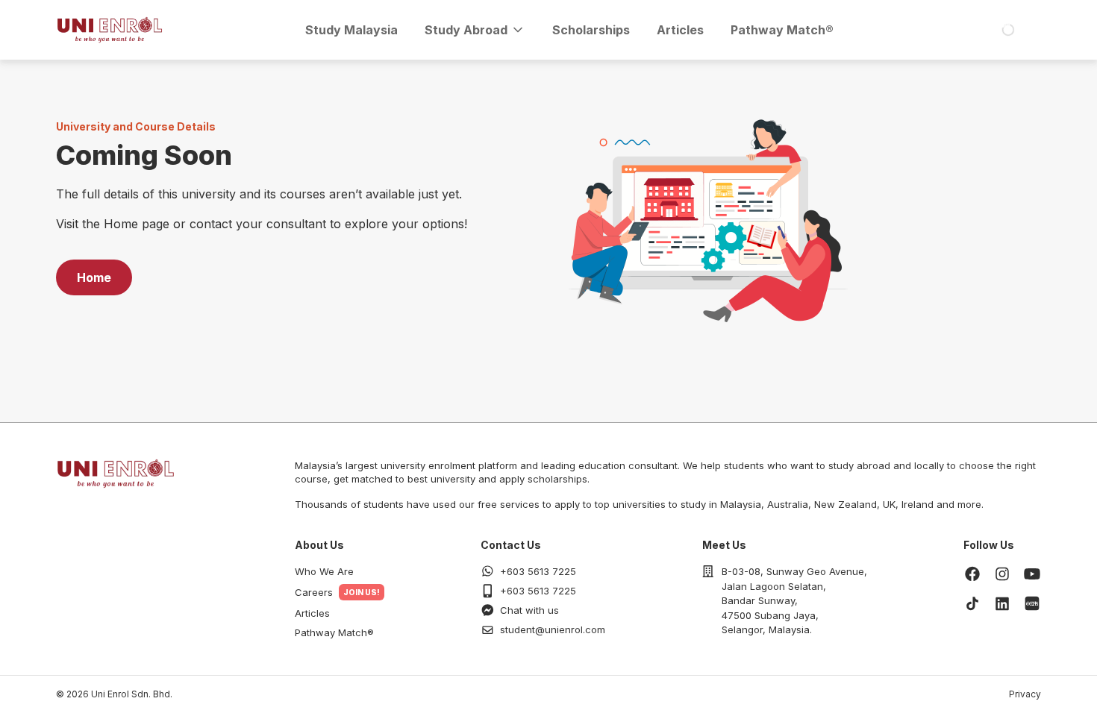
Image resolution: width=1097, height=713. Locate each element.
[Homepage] (109, 29)
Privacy (1025, 694)
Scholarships (591, 29)
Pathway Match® (782, 29)
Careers (314, 592)
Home (94, 277)
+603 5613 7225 (538, 571)
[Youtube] (1032, 573)
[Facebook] (972, 573)
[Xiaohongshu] (1032, 603)
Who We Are (324, 571)
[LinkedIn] (1002, 603)
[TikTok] (972, 603)
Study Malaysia (351, 29)
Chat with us (529, 610)
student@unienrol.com (552, 629)
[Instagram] (1002, 573)
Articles (680, 29)
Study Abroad (466, 29)
